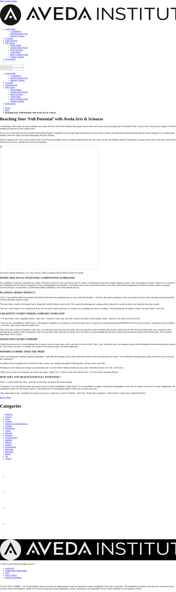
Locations (9, 83)
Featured (8, 435)
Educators (9, 449)
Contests (8, 421)
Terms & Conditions (13, 578)
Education (9, 452)
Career (8, 431)
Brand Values (15, 90)
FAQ (7, 573)
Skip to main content (8, 1)
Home (7, 108)
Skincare (8, 433)
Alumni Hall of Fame (19, 92)
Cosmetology (15, 76)
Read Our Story (16, 94)
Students (8, 440)
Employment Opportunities (16, 571)
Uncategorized (11, 438)
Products (8, 426)
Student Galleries (17, 101)
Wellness (8, 414)
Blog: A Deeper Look (19, 99)
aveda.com (9, 568)
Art (6, 456)
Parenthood (9, 428)
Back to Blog (5, 397)
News (7, 419)
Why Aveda (10, 87)
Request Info (10, 104)
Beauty (8, 454)
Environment (10, 447)
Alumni (8, 459)
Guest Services (11, 85)
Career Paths (10, 73)
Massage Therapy (17, 80)
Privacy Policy (11, 575)
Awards (8, 417)
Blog (7, 110)
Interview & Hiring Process (16, 424)
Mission (8, 442)
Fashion (8, 445)
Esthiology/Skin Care (19, 78)
